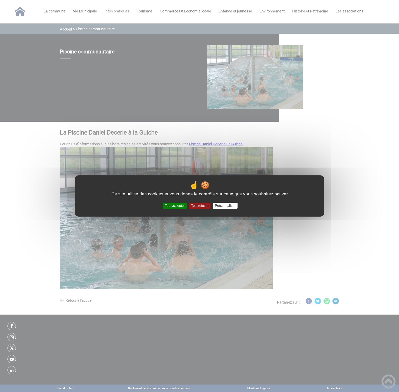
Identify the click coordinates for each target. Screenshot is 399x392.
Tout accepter (175, 205)
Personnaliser (225, 205)
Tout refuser (199, 205)
